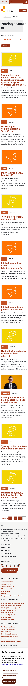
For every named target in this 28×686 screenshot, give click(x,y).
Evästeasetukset (10, 670)
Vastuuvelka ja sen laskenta (9, 636)
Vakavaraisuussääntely (8, 639)
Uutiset (4, 122)
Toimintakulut (5, 591)
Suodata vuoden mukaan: (9, 35)
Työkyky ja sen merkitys (8, 610)
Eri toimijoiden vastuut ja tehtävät (11, 608)
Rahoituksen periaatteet (8, 627)
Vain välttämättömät (9, 676)
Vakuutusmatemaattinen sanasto (11, 641)
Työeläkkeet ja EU (6, 617)
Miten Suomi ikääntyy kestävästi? (12, 174)
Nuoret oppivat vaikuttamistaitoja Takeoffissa (10, 129)
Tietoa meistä (6, 548)
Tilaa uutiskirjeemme (9, 570)
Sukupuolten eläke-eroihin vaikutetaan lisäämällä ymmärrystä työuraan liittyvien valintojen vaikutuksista (13, 80)
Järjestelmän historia (7, 620)
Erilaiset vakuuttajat (7, 582)
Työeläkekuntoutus (7, 612)
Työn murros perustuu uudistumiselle (12, 218)
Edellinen (5, 518)
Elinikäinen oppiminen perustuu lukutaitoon (12, 308)
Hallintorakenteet (6, 584)
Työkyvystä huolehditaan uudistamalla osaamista (14, 447)
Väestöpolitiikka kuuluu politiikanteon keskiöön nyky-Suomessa (13, 400)
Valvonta (3, 593)
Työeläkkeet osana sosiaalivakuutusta (12, 603)
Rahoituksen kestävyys (8, 629)
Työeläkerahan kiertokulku (9, 634)
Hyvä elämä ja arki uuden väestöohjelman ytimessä (14, 353)
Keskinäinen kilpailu (7, 586)
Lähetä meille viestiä (8, 557)
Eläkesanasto (6, 554)
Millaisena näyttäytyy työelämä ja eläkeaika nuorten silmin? (12, 495)
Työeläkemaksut (6, 632)
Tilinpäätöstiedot (6, 589)
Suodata (5, 45)
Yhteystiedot (6, 545)
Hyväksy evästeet (9, 681)
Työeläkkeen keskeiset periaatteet (11, 605)
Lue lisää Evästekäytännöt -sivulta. (12, 665)
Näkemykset (5, 393)
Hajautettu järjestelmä (8, 615)
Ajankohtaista (6, 551)
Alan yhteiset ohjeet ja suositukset (11, 596)
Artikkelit (4, 71)
